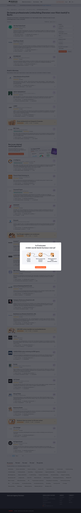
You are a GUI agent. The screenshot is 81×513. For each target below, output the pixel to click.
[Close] (60, 243)
